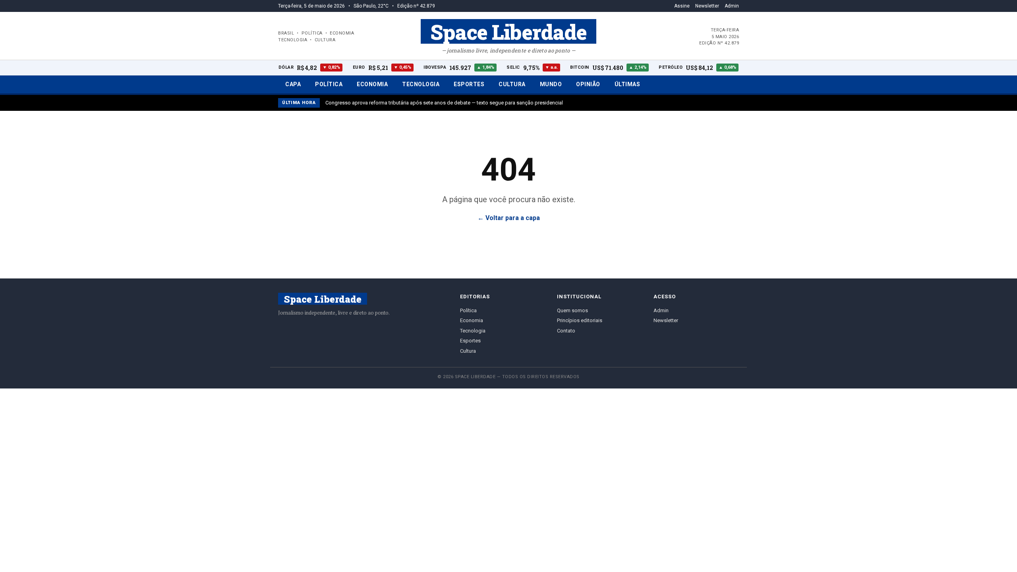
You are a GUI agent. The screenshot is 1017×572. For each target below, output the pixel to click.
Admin (732, 6)
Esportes (469, 84)
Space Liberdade (508, 31)
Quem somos (572, 310)
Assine (682, 6)
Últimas (627, 84)
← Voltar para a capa (509, 218)
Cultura (512, 84)
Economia (372, 84)
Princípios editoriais (579, 320)
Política (328, 84)
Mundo (551, 84)
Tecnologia (420, 84)
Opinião (588, 84)
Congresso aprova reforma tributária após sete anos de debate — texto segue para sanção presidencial (444, 103)
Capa (293, 84)
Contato (566, 331)
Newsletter (707, 6)
